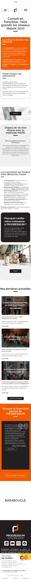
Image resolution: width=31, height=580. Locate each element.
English (15, 1)
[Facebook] (24, 543)
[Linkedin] (6, 543)
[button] (5, 10)
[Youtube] (12, 543)
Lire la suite (5, 326)
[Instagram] (18, 543)
